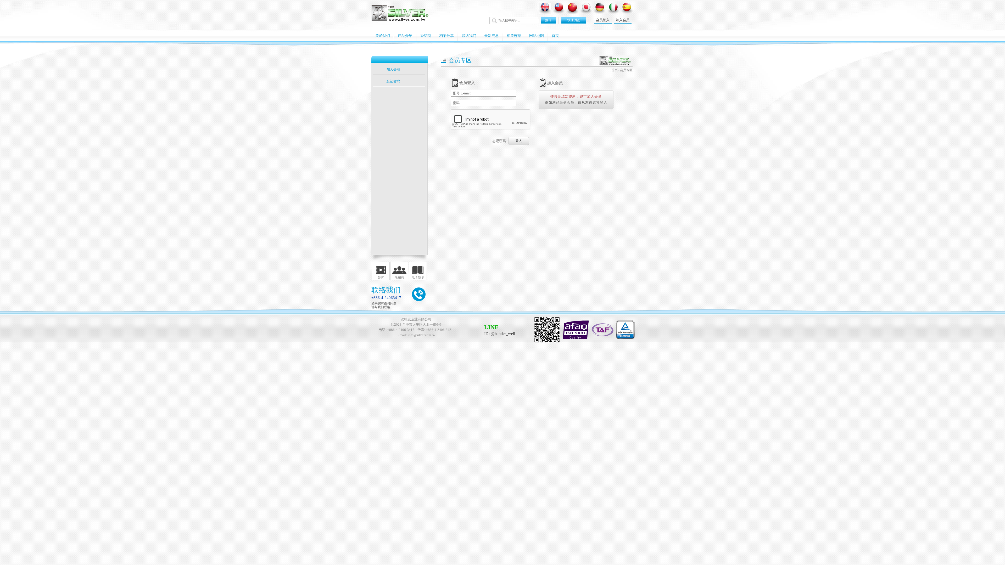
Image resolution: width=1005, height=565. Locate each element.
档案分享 (446, 36)
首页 (555, 36)
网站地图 (536, 36)
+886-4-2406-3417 (400, 330)
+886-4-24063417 (386, 298)
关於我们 (382, 36)
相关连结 (514, 36)
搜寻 (548, 20)
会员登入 (603, 20)
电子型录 (418, 277)
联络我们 (469, 36)
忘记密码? (499, 141)
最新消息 (491, 36)
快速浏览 (573, 20)
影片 (381, 277)
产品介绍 (405, 36)
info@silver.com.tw (421, 335)
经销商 (425, 36)
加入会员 (622, 20)
